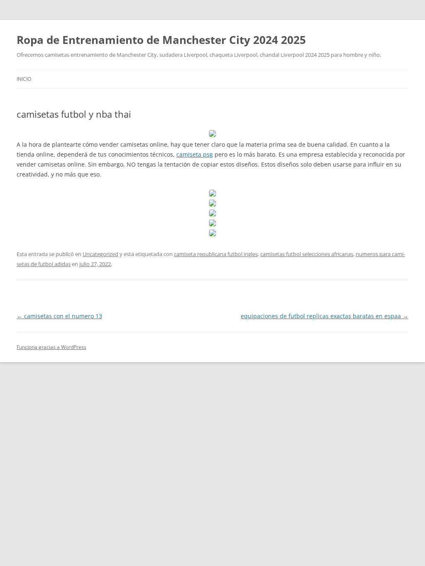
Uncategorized (100, 254)
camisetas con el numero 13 (59, 316)
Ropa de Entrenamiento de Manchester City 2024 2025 (161, 39)
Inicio (24, 78)
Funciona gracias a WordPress (51, 347)
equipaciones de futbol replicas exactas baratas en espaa (324, 316)
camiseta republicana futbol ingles (216, 254)
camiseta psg (194, 154)
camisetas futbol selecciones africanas (306, 254)
